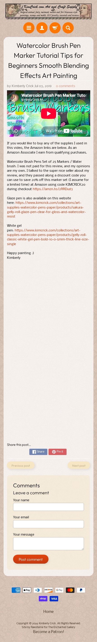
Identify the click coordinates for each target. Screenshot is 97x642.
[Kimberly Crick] (48, 12)
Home (48, 612)
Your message (23, 534)
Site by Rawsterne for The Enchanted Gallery (48, 627)
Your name (21, 500)
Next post (78, 466)
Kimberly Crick (47, 623)
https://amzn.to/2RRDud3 (53, 189)
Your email (21, 517)
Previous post (21, 466)
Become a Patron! (48, 632)
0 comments (65, 86)
